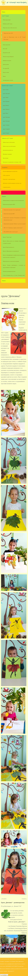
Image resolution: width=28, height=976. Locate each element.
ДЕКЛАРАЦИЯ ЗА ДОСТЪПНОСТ (12, 966)
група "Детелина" (12, 299)
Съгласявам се (4, 975)
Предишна (4, 898)
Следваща (24, 898)
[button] (26, 3)
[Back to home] (13, 3)
